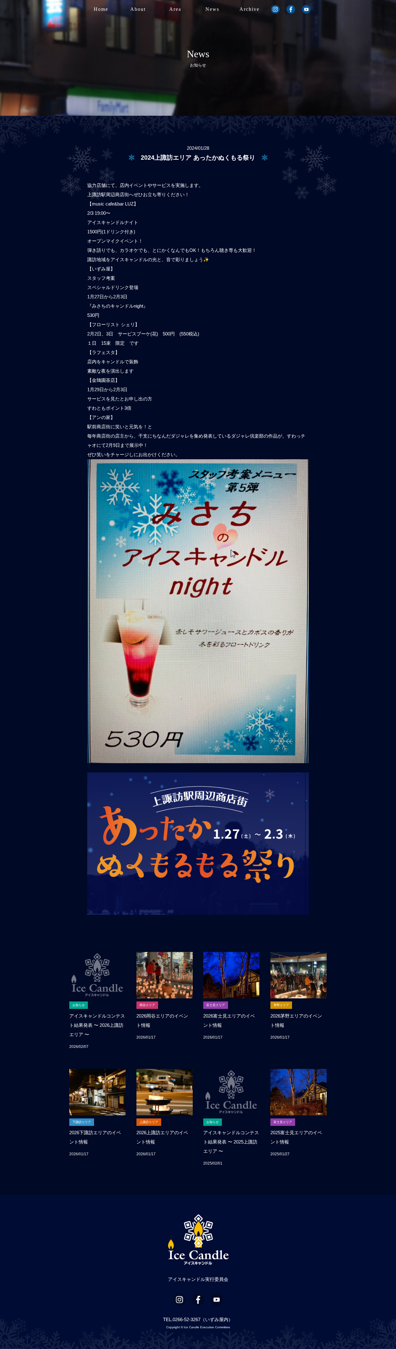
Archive (249, 9)
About (138, 9)
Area (175, 9)
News (212, 9)
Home (101, 9)
